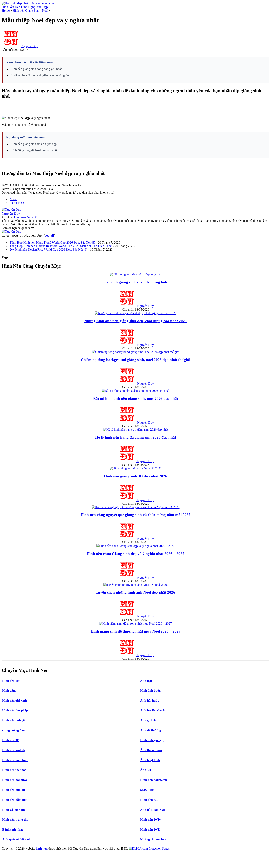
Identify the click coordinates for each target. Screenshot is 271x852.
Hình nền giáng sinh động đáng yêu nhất (36, 69)
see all (49, 235)
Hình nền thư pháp (15, 710)
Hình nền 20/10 (150, 819)
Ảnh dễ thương (150, 730)
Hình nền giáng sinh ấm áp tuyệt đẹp (34, 144)
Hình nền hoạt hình (15, 760)
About (13, 199)
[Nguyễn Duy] (11, 209)
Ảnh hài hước (149, 700)
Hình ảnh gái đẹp (151, 740)
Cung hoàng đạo (13, 730)
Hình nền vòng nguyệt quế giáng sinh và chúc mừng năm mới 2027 (135, 515)
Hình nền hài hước (14, 780)
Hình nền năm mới (14, 799)
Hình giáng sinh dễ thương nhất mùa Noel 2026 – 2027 (136, 631)
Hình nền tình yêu (14, 720)
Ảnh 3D (145, 770)
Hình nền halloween (153, 780)
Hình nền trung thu (15, 819)
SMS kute (147, 789)
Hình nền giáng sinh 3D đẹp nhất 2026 (135, 476)
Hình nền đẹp (11, 680)
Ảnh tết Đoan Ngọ (152, 809)
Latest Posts (17, 202)
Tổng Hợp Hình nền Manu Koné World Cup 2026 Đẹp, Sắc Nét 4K (52, 242)
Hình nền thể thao (14, 770)
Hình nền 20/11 (150, 829)
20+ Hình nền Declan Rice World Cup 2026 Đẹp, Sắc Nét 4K (48, 249)
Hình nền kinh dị (13, 750)
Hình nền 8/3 (149, 799)
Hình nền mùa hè (13, 789)
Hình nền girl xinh (14, 700)
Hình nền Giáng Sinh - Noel (30, 10)
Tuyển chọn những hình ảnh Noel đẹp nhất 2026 (135, 592)
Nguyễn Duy (29, 46)
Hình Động (28, 7)
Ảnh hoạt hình (150, 760)
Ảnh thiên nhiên (151, 750)
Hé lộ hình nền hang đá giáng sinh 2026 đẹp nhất (135, 437)
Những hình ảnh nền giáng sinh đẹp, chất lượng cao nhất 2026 (135, 321)
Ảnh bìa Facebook (152, 710)
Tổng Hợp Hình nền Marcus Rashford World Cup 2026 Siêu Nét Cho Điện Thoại (61, 246)
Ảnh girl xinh (149, 720)
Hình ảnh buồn (150, 690)
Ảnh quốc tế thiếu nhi (16, 839)
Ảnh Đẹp (42, 7)
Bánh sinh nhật (12, 829)
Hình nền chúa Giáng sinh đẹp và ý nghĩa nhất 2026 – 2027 (135, 554)
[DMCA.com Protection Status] (149, 848)
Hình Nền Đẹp (11, 7)
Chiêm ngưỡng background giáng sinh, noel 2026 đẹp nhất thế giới (135, 360)
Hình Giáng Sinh (13, 809)
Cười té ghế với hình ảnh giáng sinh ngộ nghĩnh (40, 75)
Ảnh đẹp (146, 680)
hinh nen (42, 848)
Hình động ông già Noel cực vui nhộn (34, 150)
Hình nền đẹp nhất (25, 217)
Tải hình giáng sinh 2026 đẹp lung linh (135, 282)
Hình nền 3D (10, 740)
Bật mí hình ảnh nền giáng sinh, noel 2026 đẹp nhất (135, 398)
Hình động (9, 690)
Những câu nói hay (153, 839)
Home (6, 10)
